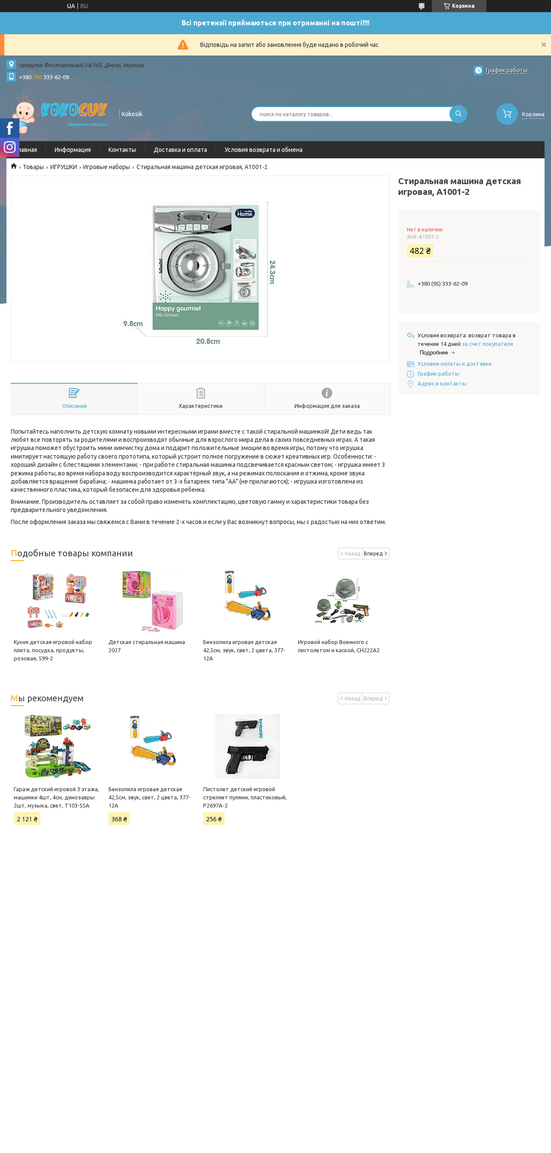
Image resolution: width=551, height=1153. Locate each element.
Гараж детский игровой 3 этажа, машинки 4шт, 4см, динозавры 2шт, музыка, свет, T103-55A (56, 797)
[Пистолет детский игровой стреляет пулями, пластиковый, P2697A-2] (247, 746)
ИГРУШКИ (63, 166)
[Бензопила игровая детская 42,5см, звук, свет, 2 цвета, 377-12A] (247, 601)
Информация (73, 150)
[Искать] (458, 114)
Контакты (122, 150)
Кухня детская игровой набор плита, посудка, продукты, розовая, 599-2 (53, 650)
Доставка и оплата (180, 150)
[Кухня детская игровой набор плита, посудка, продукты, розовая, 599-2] (58, 601)
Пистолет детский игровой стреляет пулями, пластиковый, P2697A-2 (245, 797)
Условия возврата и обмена (264, 150)
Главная (26, 150)
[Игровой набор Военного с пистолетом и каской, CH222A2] (342, 601)
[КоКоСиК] (58, 113)
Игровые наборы (106, 166)
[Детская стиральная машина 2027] (152, 601)
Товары (33, 166)
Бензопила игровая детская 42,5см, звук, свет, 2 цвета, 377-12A (244, 650)
